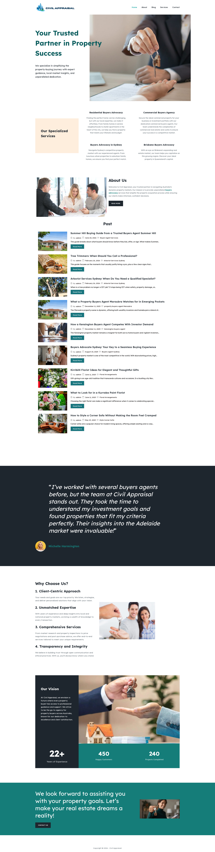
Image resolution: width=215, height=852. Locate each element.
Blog (154, 7)
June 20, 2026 (90, 238)
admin (78, 238)
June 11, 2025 (90, 374)
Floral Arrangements (108, 374)
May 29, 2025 (90, 420)
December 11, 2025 (92, 306)
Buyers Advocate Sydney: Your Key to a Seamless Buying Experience (113, 347)
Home (134, 7)
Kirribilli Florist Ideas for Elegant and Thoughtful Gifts (105, 370)
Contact (176, 7)
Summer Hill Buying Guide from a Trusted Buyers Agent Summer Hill (113, 233)
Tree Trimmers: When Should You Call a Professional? (104, 255)
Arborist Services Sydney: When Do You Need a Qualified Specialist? (113, 278)
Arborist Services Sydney (114, 261)
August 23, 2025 (91, 352)
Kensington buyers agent (114, 329)
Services (164, 7)
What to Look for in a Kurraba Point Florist (98, 392)
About (144, 7)
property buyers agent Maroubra (118, 306)
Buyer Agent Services (109, 238)
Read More (77, 247)
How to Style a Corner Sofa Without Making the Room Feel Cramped (113, 415)
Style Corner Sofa (107, 420)
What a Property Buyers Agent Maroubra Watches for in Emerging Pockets (117, 301)
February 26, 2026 (92, 260)
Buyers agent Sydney (111, 352)
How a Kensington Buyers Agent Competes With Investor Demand (112, 324)
